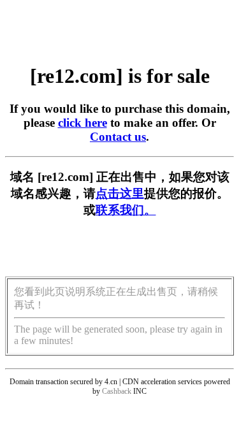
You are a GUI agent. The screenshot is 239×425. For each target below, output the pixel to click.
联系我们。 (126, 210)
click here (82, 122)
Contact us (118, 136)
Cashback (116, 391)
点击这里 (120, 193)
